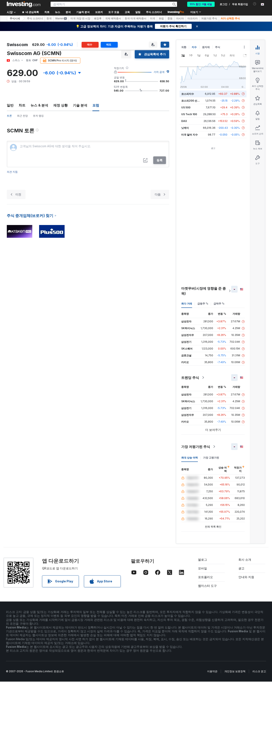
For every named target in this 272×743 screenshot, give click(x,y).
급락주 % (219, 303)
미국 (152, 18)
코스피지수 (187, 93)
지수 (194, 47)
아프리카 (192, 18)
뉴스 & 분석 (39, 105)
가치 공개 (159, 72)
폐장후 (98, 18)
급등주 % (202, 303)
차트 (22, 105)
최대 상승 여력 (189, 457)
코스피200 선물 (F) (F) (194, 100)
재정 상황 (60, 105)
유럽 (161, 18)
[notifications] (254, 4)
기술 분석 (80, 105)
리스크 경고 (259, 671)
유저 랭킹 (38, 115)
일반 (10, 105)
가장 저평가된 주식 (195, 446)
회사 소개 (244, 559)
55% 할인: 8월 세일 (201, 4)
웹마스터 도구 (207, 585)
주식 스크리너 (154, 12)
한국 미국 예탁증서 (135, 18)
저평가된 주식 (209, 18)
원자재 (206, 47)
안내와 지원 (246, 577)
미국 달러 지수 (189, 134)
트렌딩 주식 (190, 377)
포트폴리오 (205, 577)
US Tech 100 (189, 114)
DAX (184, 121)
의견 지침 (12, 171)
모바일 (202, 568)
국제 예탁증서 (113, 18)
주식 (217, 47)
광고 (241, 568)
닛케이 (185, 127)
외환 (183, 47)
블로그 (202, 559)
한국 (49, 18)
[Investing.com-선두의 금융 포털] (23, 4)
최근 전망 (22, 115)
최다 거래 (186, 303)
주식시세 (15, 18)
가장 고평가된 (211, 457)
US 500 (185, 107)
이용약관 (212, 671)
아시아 (180, 18)
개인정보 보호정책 (234, 671)
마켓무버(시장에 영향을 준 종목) (203, 291)
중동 (170, 18)
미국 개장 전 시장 (80, 18)
